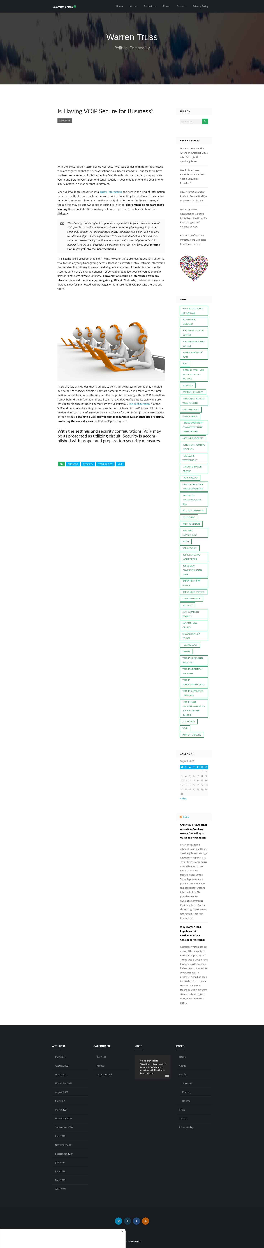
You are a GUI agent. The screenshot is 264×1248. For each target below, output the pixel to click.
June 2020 (60, 1136)
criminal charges (192, 392)
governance (189, 416)
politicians (188, 517)
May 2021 (60, 1100)
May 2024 (60, 1056)
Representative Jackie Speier (191, 557)
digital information (110, 192)
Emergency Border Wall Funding (193, 401)
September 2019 (64, 1153)
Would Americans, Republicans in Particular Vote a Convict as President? (192, 933)
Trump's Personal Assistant (192, 660)
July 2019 (59, 1162)
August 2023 (61, 1065)
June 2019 (60, 1171)
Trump (186, 651)
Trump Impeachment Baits (193, 682)
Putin (185, 541)
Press (166, 6)
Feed (186, 816)
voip (120, 464)
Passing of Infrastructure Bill (191, 499)
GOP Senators (190, 410)
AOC (184, 363)
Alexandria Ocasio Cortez (193, 343)
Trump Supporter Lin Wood (192, 693)
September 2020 (64, 1127)
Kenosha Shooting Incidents (193, 447)
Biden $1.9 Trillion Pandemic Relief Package (193, 374)
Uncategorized (104, 1074)
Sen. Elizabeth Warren (190, 614)
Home (119, 6)
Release (186, 1100)
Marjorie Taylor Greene (192, 469)
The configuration (139, 404)
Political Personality (132, 48)
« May (183, 798)
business (73, 464)
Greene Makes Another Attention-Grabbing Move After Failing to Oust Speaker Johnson (193, 831)
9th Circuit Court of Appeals (192, 311)
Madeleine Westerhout (189, 458)
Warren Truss (132, 37)
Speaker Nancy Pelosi (191, 636)
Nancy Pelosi (190, 478)
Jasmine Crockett (192, 438)
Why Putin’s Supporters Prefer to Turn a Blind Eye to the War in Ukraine (193, 196)
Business (65, 120)
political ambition (193, 511)
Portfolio (148, 6)
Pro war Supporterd (189, 532)
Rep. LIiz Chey (189, 548)
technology (105, 464)
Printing (186, 1092)
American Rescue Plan (192, 354)
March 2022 (61, 1074)
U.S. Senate (188, 721)
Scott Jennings (191, 599)
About (133, 6)
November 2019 (63, 1144)
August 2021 (61, 1092)
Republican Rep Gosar (191, 583)
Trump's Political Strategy (192, 671)
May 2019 (60, 1180)
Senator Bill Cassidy (189, 625)
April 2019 (60, 1189)
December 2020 (63, 1118)
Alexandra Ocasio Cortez (193, 333)
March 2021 (61, 1109)
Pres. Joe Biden (191, 524)
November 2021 (63, 1083)
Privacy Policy (200, 6)
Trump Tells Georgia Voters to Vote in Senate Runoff (193, 708)
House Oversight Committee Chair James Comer (192, 427)
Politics (100, 1065)
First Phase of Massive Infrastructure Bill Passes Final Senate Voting (193, 240)
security (88, 464)
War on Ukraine (191, 735)
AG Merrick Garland (189, 322)
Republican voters (193, 592)
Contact (181, 6)
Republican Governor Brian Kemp (192, 570)
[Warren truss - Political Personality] (64, 6)
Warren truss (135, 1241)
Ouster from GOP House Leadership (192, 486)
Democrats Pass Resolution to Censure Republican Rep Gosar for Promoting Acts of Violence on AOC (193, 218)
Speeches (187, 1083)
